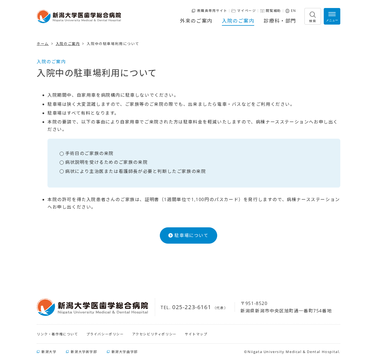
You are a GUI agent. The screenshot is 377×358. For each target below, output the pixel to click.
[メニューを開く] (332, 16)
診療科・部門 (280, 20)
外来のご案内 (196, 20)
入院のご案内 (238, 20)
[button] (312, 16)
